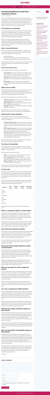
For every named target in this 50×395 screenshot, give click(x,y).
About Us (23, 6)
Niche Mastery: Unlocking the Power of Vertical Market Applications (42, 32)
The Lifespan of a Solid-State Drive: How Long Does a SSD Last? (42, 53)
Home (14, 6)
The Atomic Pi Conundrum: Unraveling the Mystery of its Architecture (42, 48)
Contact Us (29, 6)
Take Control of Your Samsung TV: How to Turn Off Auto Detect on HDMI (42, 27)
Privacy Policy (34, 6)
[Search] (47, 12)
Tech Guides (19, 6)
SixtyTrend (24, 393)
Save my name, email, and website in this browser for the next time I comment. (15, 383)
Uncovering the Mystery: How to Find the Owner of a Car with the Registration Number (42, 43)
